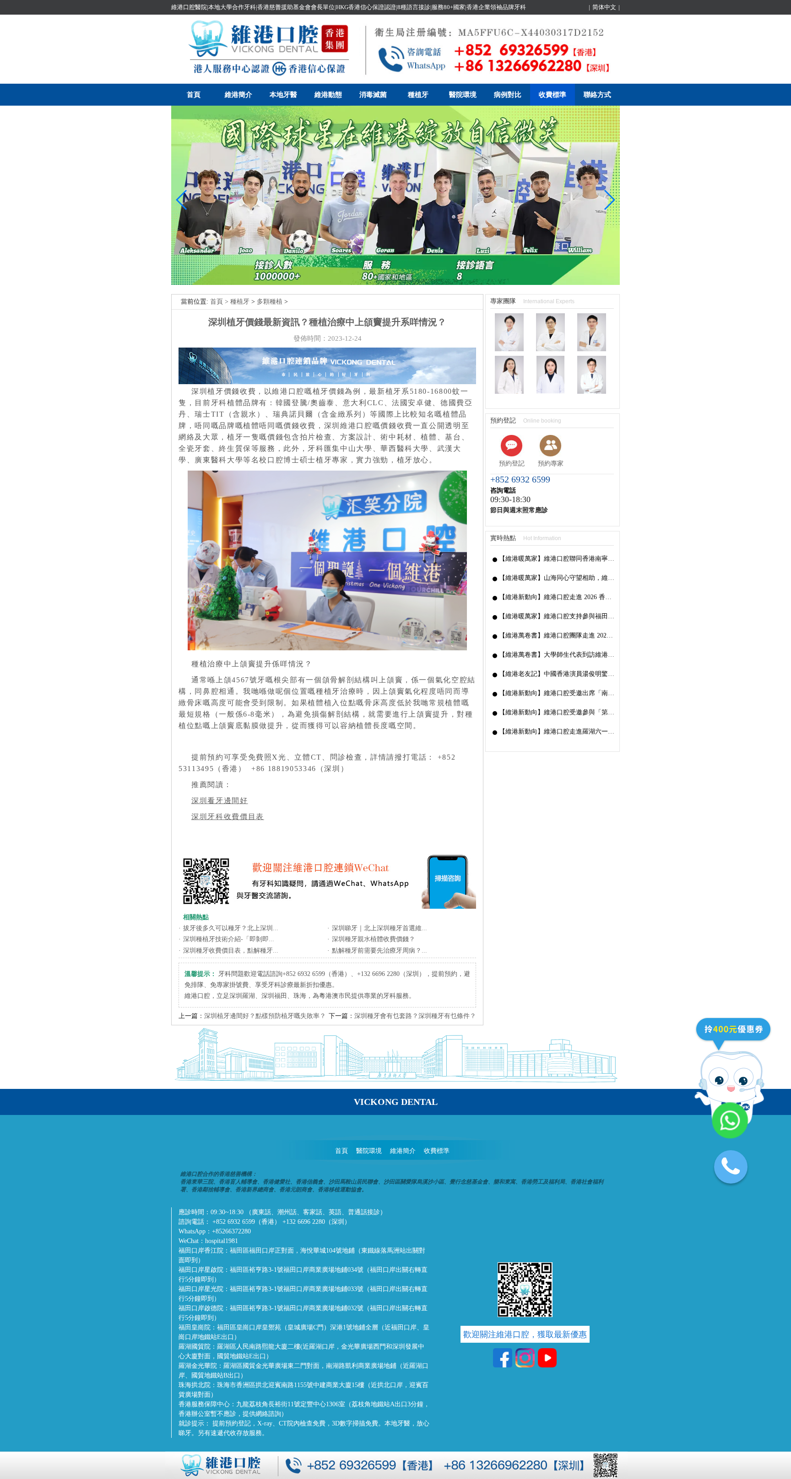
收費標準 (552, 94)
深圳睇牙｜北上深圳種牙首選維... (379, 928)
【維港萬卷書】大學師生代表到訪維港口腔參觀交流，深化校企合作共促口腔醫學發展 (557, 654)
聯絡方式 (597, 94)
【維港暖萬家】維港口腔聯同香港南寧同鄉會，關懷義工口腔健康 (557, 558)
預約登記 (512, 463)
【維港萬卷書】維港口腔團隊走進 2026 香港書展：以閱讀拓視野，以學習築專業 (557, 635)
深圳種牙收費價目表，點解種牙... (230, 950)
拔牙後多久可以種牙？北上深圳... (230, 928)
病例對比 (507, 94)
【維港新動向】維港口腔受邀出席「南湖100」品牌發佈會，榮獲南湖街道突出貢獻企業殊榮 (557, 693)
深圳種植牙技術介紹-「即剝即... (228, 939)
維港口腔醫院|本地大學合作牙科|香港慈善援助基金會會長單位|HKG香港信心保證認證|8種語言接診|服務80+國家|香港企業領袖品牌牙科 (348, 7)
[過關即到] (395, 282)
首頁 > (220, 301)
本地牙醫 (283, 94)
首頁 (193, 94)
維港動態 (328, 94)
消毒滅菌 (373, 94)
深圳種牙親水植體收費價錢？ (373, 939)
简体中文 (604, 7)
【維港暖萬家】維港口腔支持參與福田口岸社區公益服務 (557, 616)
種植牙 (418, 94)
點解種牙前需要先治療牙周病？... (379, 950)
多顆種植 (269, 301)
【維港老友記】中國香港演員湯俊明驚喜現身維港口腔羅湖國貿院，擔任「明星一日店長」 (557, 673)
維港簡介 (238, 94)
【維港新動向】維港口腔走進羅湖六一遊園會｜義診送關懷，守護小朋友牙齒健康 (557, 731)
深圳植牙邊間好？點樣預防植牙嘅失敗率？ (265, 1016)
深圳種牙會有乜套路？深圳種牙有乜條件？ (415, 1016)
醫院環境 (463, 94)
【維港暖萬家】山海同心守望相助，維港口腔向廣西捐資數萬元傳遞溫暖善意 (557, 577)
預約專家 (550, 463)
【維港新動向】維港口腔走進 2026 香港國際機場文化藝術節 (557, 597)
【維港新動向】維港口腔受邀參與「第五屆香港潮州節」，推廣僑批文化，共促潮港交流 (557, 712)
